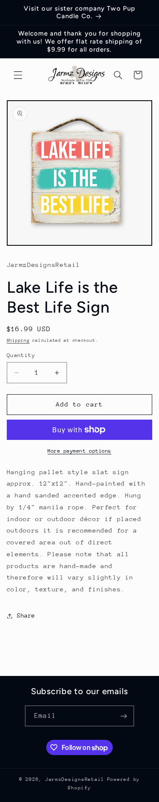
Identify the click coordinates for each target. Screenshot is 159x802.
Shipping (18, 340)
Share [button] (26, 615)
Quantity (21, 355)
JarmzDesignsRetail (74, 779)
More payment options (79, 451)
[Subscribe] (123, 716)
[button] (18, 75)
